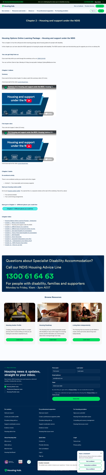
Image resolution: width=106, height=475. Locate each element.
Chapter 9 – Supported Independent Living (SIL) (18, 238)
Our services (5, 11)
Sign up (93, 10)
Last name (80, 368)
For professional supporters (45, 11)
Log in (40, 452)
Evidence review (9, 427)
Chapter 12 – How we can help (13, 245)
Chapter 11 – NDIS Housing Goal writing (16, 242)
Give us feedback (78, 6)
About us (31, 11)
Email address (56, 375)
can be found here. (23, 82)
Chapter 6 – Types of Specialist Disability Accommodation (21, 232)
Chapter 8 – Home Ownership (13, 236)
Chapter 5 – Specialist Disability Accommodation (18, 230)
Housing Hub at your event (46, 431)
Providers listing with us (10, 420)
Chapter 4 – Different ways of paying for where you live (20, 228)
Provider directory (89, 6)
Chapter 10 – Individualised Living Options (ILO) (18, 240)
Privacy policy (77, 445)
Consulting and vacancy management (83, 420)
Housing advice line (9, 431)
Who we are (7, 441)
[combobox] (75, 385)
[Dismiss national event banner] (103, 2)
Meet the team (8, 448)
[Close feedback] (101, 453)
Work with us (7, 445)
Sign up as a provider (79, 413)
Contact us (100, 6)
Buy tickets (98, 1)
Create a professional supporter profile (49, 416)
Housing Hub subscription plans (82, 416)
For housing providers (61, 11)
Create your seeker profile (11, 416)
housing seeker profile (14, 191)
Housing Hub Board (9, 452)
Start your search (9, 413)
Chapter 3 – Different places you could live (20, 209)
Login (101, 10)
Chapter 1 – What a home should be (15, 222)
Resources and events (19, 11)
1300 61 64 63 (41, 58)
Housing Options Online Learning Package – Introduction (20, 220)
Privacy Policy (73, 389)
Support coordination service (12, 424)
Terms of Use (55, 394)
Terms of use (76, 441)
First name (55, 368)
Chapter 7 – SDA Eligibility (12, 234)
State (54, 382)
